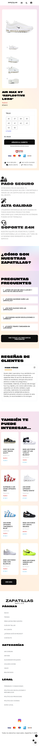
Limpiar (8, 131)
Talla (8, 113)
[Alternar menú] (22, 3)
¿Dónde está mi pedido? (13, 633)
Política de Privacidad (13, 696)
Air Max (7, 655)
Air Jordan (8, 651)
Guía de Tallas (9, 625)
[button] (26, 3)
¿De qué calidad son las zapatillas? (14, 308)
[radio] (8, 118)
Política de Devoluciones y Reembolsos (15, 691)
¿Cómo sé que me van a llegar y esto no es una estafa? (17, 290)
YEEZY (6, 668)
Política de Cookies (12, 700)
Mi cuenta (8, 629)
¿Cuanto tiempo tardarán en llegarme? (16, 327)
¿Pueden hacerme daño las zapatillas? (16, 299)
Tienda (6, 617)
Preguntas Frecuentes (13, 621)
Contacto (8, 638)
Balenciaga (8, 672)
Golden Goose (10, 664)
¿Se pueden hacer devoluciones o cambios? (19, 318)
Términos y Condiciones (13, 686)
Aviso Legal (8, 705)
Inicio (6, 613)
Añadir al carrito (20, 142)
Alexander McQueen (12, 660)
